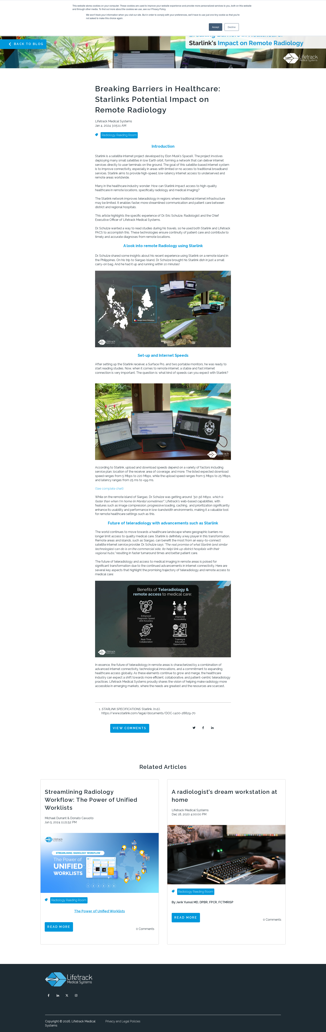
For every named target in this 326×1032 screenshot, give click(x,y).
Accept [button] (215, 27)
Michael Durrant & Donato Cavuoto (69, 818)
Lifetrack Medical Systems (113, 121)
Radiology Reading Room (119, 135)
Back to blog (29, 44)
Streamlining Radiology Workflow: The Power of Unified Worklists (91, 800)
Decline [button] (232, 27)
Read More (58, 927)
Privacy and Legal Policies (122, 1021)
